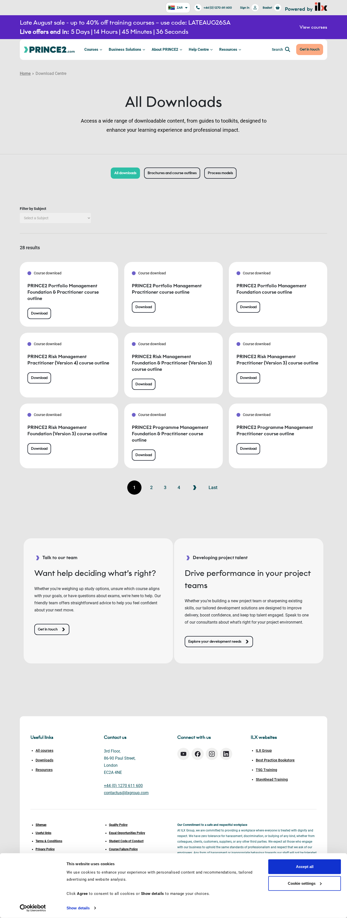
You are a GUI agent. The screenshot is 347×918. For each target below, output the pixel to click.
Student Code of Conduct (126, 841)
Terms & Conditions (49, 841)
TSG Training (266, 770)
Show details (78, 908)
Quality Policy (118, 825)
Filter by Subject (33, 209)
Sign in (244, 7)
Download (39, 313)
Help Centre (199, 49)
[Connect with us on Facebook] (198, 754)
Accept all (304, 866)
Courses (91, 49)
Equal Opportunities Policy (127, 833)
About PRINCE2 (165, 49)
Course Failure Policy (123, 849)
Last (213, 487)
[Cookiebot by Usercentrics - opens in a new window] (33, 908)
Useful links (43, 833)
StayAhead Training (272, 779)
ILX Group (264, 750)
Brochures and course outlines (172, 173)
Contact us (115, 737)
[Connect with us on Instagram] (212, 754)
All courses (44, 750)
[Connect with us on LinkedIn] (226, 754)
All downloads (125, 173)
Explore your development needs (214, 641)
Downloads (44, 760)
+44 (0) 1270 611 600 (217, 7)
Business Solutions (125, 49)
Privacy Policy (45, 849)
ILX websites (264, 737)
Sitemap (41, 825)
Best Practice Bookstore (275, 760)
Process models (220, 173)
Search (277, 49)
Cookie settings (302, 883)
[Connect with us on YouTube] (183, 754)
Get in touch (310, 49)
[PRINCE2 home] (49, 49)
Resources (228, 49)
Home (25, 73)
